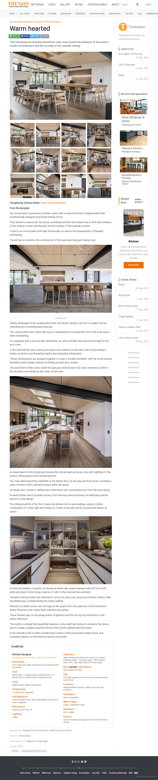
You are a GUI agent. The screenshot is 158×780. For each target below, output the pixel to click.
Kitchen (52, 14)
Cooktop (68, 684)
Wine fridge (69, 701)
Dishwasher (19, 689)
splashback (84, 666)
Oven (15, 681)
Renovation (115, 14)
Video (52, 4)
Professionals (97, 4)
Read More (133, 265)
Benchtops (18, 661)
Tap (65, 674)
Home (12, 14)
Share (26, 36)
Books (79, 4)
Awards (67, 716)
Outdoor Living (96, 14)
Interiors (80, 14)
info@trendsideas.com (49, 768)
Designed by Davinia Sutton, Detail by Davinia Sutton (34, 657)
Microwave (18, 706)
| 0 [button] (15, 36)
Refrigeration (19, 696)
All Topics (25, 14)
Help (45, 36)
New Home (39, 14)
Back (66, 666)
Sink (14, 671)
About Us (117, 4)
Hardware (68, 709)
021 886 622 (29, 768)
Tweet (36, 36)
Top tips (129, 14)
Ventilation (69, 694)
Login (148, 5)
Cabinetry (68, 654)
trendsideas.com (69, 768)
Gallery (65, 4)
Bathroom (66, 14)
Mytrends (37, 4)
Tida (139, 14)
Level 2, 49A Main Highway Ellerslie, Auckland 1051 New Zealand (108, 768)
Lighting (17, 714)
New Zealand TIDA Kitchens (34, 751)
